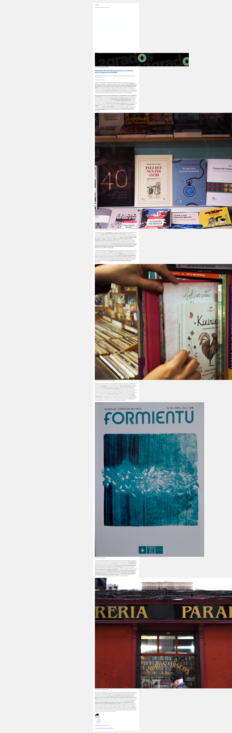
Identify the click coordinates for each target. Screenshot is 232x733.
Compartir (97, 717)
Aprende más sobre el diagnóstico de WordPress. (104, 728)
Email (98, 722)
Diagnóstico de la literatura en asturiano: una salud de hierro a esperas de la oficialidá (114, 71)
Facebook (99, 721)
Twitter (98, 719)
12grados (97, 4)
